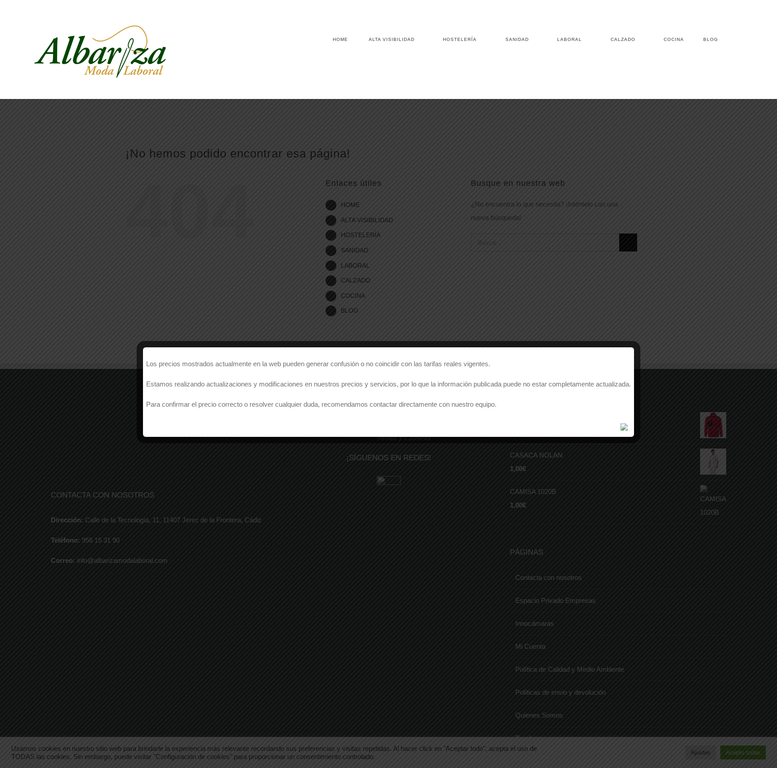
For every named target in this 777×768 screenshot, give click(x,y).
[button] (731, 40)
